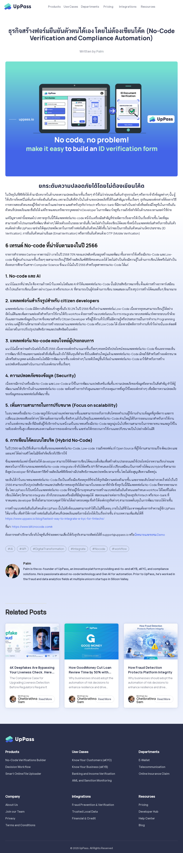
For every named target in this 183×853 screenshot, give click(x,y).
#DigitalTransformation (48, 549)
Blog (142, 825)
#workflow (119, 549)
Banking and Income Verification (91, 773)
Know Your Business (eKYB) (90, 767)
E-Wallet (144, 760)
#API (22, 549)
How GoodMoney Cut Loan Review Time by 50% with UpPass (90, 672)
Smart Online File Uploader (23, 773)
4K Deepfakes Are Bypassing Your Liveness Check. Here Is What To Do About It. (32, 672)
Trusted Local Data (85, 811)
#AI (10, 549)
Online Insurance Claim (154, 773)
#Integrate (78, 549)
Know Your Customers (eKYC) (91, 760)
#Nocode (98, 549)
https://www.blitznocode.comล (32, 527)
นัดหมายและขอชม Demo (149, 535)
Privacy (10, 818)
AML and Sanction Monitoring (91, 780)
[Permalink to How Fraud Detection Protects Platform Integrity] (151, 641)
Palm (100, 51)
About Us (11, 805)
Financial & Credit (84, 818)
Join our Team (14, 811)
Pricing (108, 6)
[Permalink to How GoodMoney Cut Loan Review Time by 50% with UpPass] (91, 641)
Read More (45, 699)
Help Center (147, 818)
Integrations (128, 6)
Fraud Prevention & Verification (91, 805)
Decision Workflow (18, 767)
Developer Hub (148, 811)
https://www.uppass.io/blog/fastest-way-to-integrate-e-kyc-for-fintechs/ (54, 519)
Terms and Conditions (20, 825)
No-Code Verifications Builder (24, 760)
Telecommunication (152, 767)
